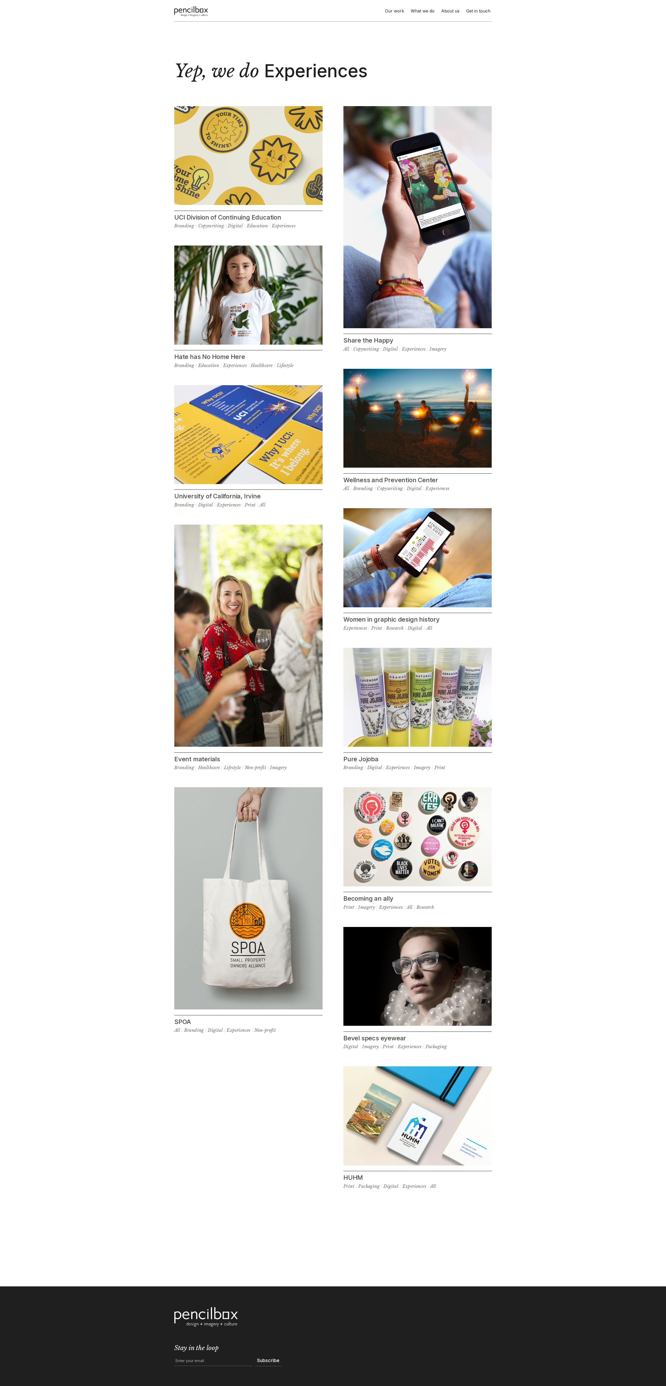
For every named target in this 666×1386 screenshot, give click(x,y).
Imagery (278, 767)
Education (257, 225)
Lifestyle (285, 365)
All (262, 504)
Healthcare (262, 365)
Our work (394, 11)
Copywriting (211, 225)
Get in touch (478, 11)
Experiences (284, 225)
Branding (184, 225)
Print (250, 504)
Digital (235, 225)
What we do (422, 11)
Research (395, 628)
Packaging (436, 1046)
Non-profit (255, 767)
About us (450, 11)
